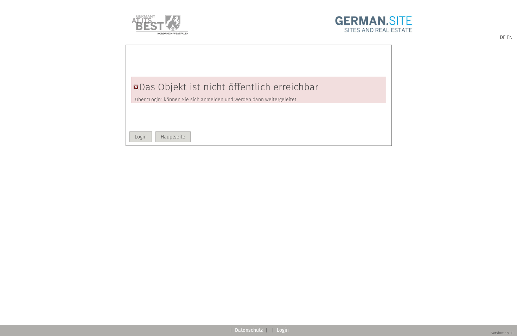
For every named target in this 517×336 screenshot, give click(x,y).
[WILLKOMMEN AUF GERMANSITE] (373, 32)
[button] (140, 136)
